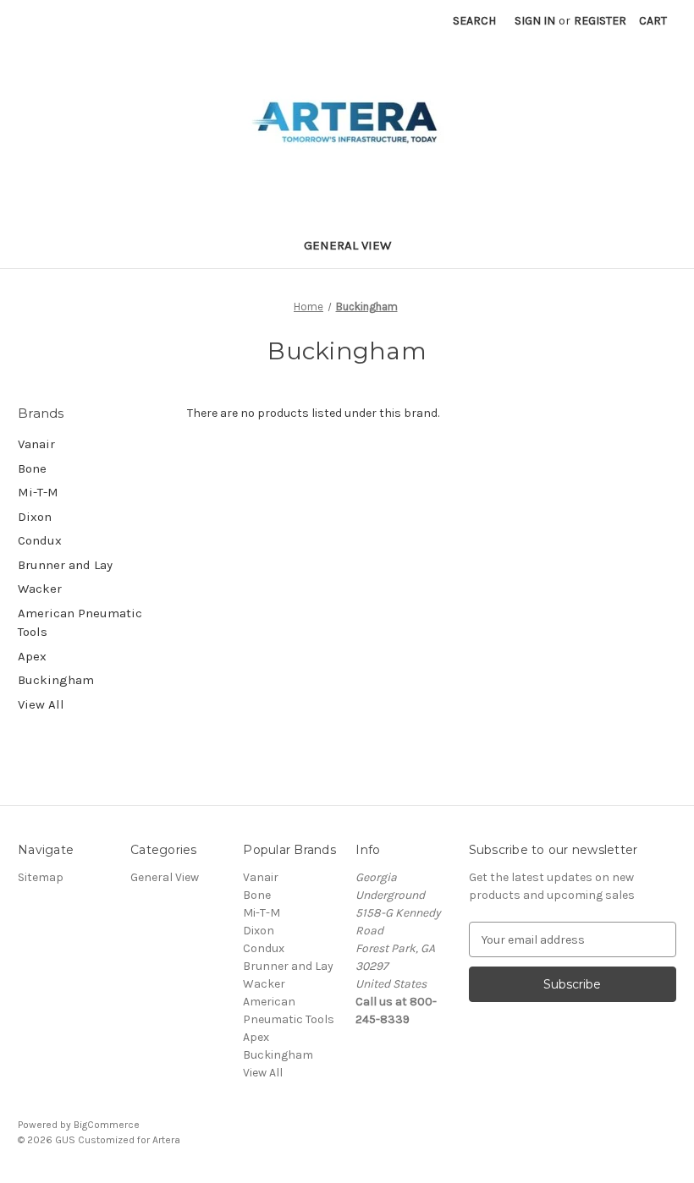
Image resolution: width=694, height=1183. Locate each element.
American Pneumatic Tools (80, 622)
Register (600, 21)
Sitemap (40, 877)
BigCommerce (107, 1125)
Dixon (35, 516)
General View (347, 245)
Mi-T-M (38, 492)
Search (474, 21)
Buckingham (56, 679)
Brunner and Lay (65, 564)
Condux (40, 540)
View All (41, 704)
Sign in (535, 21)
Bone (32, 468)
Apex (32, 656)
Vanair (36, 444)
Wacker (40, 588)
